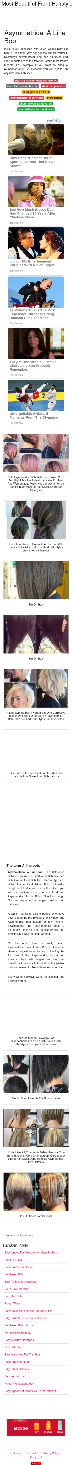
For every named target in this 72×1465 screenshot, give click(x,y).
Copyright (36, 1457)
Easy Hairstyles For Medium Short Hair (28, 1311)
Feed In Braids (13, 1260)
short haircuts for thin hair (22, 86)
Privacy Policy (50, 1453)
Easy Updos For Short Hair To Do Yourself (30, 1391)
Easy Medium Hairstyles (19, 1340)
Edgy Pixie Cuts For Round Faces (25, 1318)
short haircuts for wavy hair (36, 103)
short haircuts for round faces (36, 109)
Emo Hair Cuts (13, 1296)
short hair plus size (53, 86)
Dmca (16, 1453)
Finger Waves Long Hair (19, 1383)
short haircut (54, 98)
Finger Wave (12, 1303)
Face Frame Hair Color (19, 1267)
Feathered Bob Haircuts (19, 1325)
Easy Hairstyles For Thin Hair (22, 1354)
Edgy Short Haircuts (17, 1369)
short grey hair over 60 (36, 92)
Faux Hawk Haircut (16, 1289)
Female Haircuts (15, 1376)
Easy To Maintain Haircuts (20, 1281)
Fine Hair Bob (13, 1347)
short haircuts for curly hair (26, 98)
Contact (31, 1453)
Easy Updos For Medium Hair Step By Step (31, 1252)
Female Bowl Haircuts (18, 1332)
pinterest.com (25, 1235)
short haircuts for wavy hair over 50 (36, 80)
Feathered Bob (14, 1274)
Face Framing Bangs (17, 1362)
